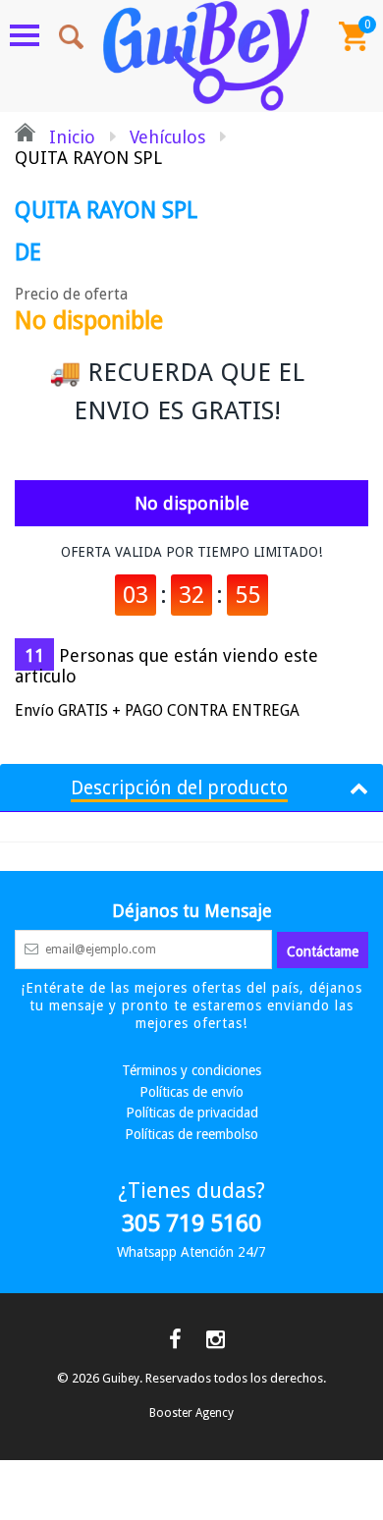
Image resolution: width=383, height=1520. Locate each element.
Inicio (69, 137)
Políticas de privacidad (192, 1112)
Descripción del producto (179, 788)
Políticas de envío (191, 1092)
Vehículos (167, 137)
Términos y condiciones (191, 1070)
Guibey (120, 1378)
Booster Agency (191, 1413)
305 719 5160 (191, 1223)
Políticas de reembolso (191, 1134)
